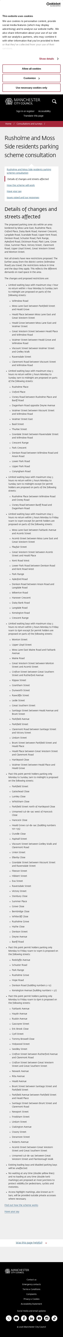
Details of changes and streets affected (28, 179)
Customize (30, 78)
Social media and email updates (31, 1311)
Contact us (31, 1280)
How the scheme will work (21, 185)
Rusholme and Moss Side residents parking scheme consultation (29, 171)
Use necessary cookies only (31, 87)
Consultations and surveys (29, 124)
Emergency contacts (31, 1285)
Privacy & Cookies (31, 1299)
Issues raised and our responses (23, 198)
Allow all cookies (31, 68)
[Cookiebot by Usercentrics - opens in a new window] (46, 4)
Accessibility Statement (31, 1304)
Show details (46, 58)
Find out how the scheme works (21, 1205)
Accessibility (44, 111)
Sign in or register (25, 111)
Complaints (31, 1294)
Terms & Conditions (31, 1289)
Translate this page (33, 116)
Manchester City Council (28, 99)
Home (8, 124)
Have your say (14, 191)
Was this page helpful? (29, 1242)
